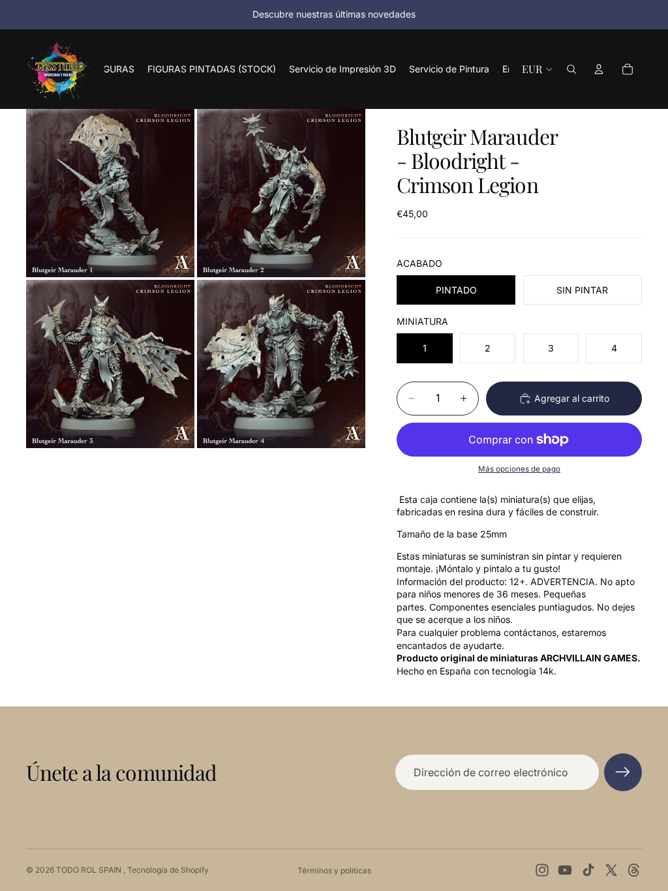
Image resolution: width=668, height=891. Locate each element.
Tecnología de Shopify (168, 870)
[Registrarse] (623, 772)
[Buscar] (571, 69)
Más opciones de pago (519, 469)
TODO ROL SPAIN (89, 870)
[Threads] (634, 870)
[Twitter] (611, 870)
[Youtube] (565, 870)
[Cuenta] (598, 69)
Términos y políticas (334, 870)
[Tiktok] (588, 870)
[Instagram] (542, 870)
